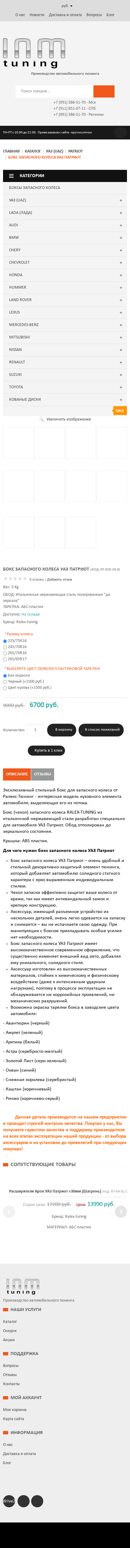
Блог (110, 15)
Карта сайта (13, 1419)
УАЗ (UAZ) (54, 151)
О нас (20, 15)
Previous (9, 1212)
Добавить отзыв (59, 580)
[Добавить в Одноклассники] (5, 210)
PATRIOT (75, 151)
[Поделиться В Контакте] (5, 219)
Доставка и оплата (65, 15)
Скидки (10, 1331)
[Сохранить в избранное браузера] (5, 228)
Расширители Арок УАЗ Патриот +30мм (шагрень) (51, 1191)
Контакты (11, 1384)
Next (121, 1212)
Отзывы (42, 774)
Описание (17, 774)
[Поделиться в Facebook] (5, 201)
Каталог (33, 151)
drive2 (9, 1501)
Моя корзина (15, 1410)
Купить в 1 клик (48, 750)
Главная (11, 151)
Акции (9, 1340)
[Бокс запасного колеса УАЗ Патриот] (18, 442)
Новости (37, 15)
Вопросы (94, 15)
